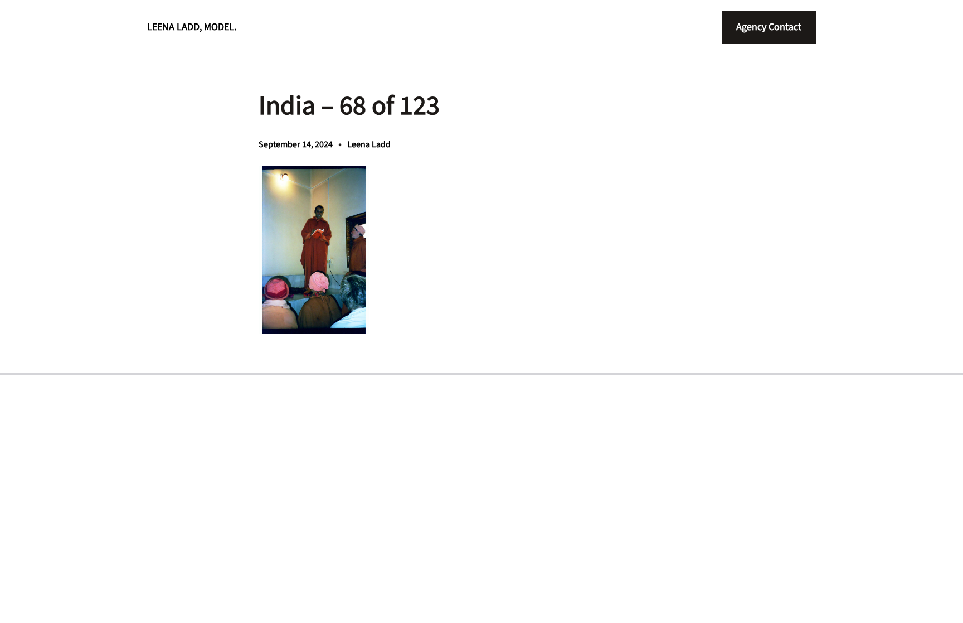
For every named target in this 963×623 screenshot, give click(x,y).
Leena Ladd (369, 144)
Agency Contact (768, 27)
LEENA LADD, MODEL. (191, 27)
